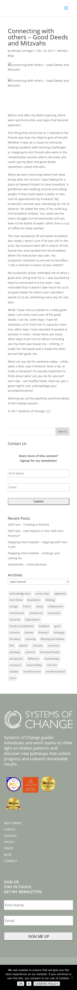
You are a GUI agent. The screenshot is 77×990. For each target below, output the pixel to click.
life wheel (14, 639)
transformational (55, 671)
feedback (44, 626)
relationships (51, 658)
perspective (16, 658)
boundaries (34, 600)
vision (12, 678)
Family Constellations (21, 626)
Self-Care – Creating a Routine (28, 524)
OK (21, 983)
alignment (60, 593)
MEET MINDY (13, 823)
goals (57, 626)
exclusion (14, 619)
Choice (27, 606)
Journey (29, 632)
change (13, 606)
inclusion (14, 632)
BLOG (7, 854)
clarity (39, 606)
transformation (32, 671)
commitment (16, 613)
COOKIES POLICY (46, 983)
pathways (14, 652)
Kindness (43, 632)
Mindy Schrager (23, 51)
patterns (30, 652)
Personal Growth (49, 652)
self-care (52, 665)
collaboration (55, 606)
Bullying (50, 600)
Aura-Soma (15, 600)
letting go (59, 632)
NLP (11, 645)
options (23, 645)
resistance (15, 665)
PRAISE (8, 848)
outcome (38, 645)
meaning (30, 639)
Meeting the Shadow (52, 639)
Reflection (33, 658)
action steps (42, 593)
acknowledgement (19, 593)
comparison (36, 613)
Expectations (32, 619)
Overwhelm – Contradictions (27, 564)
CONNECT (11, 861)
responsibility (34, 665)
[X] (72, 977)
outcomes (53, 645)
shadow (13, 671)
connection (54, 613)
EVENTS (9, 842)
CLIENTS (9, 829)
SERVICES (10, 836)
